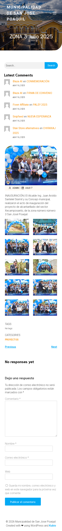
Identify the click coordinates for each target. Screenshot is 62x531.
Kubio (52, 525)
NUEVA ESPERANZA (39, 116)
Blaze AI (17, 81)
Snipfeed (18, 116)
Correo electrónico (17, 457)
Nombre (10, 443)
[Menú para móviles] (54, 13)
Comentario (13, 398)
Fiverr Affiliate (21, 104)
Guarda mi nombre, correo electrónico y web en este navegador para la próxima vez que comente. (30, 489)
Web (7, 471)
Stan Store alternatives (26, 128)
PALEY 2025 (40, 104)
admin (15, 187)
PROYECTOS (12, 339)
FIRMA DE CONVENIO (39, 93)
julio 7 (28, 187)
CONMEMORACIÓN (38, 81)
